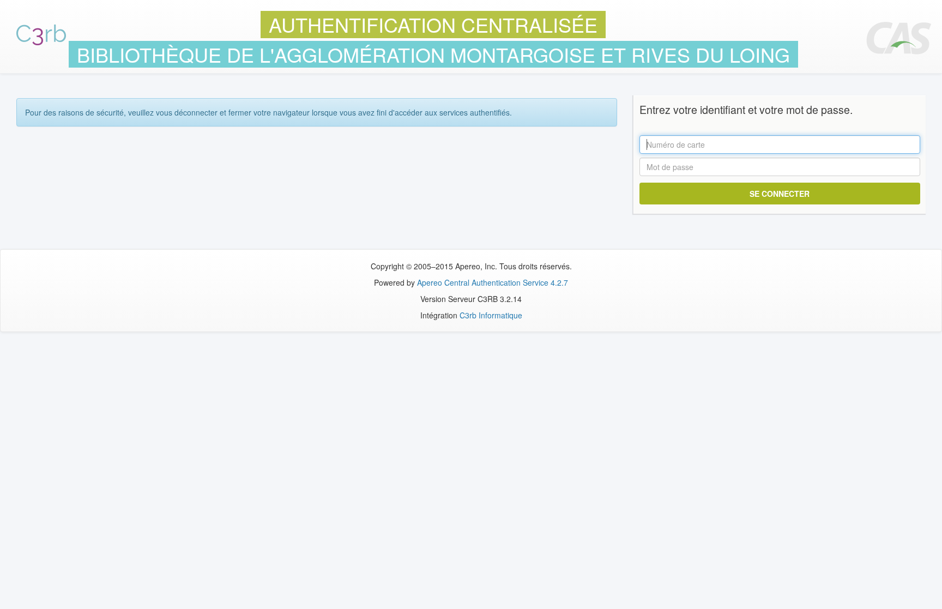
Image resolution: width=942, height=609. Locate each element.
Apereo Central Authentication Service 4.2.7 (492, 282)
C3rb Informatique (491, 315)
